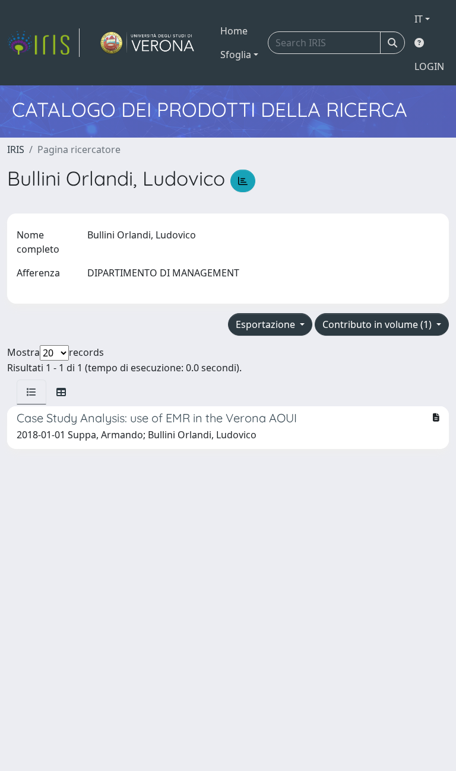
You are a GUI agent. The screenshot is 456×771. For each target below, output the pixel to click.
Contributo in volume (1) (378, 324)
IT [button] (418, 19)
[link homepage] (43, 42)
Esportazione (266, 324)
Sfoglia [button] (235, 54)
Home (234, 30)
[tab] (31, 392)
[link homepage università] (147, 42)
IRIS (15, 149)
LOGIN (429, 66)
